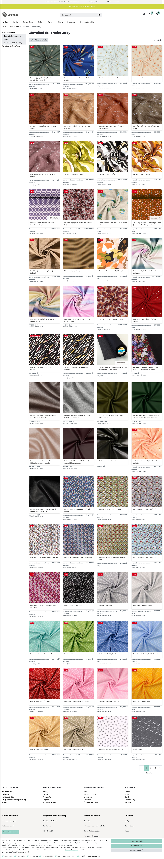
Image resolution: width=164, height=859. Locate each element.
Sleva (60, 22)
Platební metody (8, 826)
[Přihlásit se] (144, 14)
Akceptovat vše (137, 841)
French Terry (48, 797)
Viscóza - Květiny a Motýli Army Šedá (112, 271)
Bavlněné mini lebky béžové (74, 749)
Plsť (85, 792)
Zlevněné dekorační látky (12, 37)
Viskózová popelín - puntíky (74, 271)
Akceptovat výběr (136, 850)
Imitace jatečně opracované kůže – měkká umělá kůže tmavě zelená (146, 417)
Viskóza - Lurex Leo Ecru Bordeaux (111, 319)
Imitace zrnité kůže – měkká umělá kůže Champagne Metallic (43, 462)
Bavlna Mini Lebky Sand (39, 749)
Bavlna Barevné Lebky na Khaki (110, 509)
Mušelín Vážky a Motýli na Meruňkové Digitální (146, 462)
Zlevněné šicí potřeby (11, 46)
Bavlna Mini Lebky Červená (40, 701)
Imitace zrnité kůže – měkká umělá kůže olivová (112, 417)
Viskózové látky (8, 797)
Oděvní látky (130, 800)
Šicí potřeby (28, 22)
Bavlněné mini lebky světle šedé (145, 605)
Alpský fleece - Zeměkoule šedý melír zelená (113, 224)
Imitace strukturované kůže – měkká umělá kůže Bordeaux (77, 462)
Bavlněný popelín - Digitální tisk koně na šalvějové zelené (43, 79)
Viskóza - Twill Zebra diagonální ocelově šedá (76, 368)
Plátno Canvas (90, 794)
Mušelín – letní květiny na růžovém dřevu (43, 127)
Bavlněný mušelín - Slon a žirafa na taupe (146, 127)
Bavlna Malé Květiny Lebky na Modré (78, 557)
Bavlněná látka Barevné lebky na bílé (44, 557)
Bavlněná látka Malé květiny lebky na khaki (112, 558)
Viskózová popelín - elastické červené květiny (78, 224)
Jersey (46, 792)
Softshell (87, 800)
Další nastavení (94, 856)
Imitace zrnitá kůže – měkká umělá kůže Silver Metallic (77, 417)
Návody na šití (48, 831)
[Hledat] (99, 15)
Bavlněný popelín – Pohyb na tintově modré (77, 79)
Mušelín (5, 802)
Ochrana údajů (23, 852)
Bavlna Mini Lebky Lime (73, 654)
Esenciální (9, 856)
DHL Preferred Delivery (67, 856)
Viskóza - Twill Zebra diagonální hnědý (42, 368)
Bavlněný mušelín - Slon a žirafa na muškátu (77, 127)
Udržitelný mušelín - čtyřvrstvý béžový (41, 272)
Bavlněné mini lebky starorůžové (76, 701)
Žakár (127, 797)
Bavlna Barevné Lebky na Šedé (144, 509)
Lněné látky (6, 794)
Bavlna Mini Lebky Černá (73, 605)
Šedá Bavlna (137, 749)
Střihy (40, 22)
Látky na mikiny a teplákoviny (14, 800)
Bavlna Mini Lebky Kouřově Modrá (111, 654)
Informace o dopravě (10, 821)
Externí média (48, 856)
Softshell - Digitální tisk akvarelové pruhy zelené (146, 272)
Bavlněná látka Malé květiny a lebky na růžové (43, 607)
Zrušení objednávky (10, 832)
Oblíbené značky (87, 22)
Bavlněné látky (8, 792)
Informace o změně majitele (94, 826)
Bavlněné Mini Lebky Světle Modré (145, 654)
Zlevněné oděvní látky (13, 43)
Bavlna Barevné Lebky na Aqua (144, 557)
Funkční (83, 856)
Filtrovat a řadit (41, 40)
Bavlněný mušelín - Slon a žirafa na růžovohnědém (112, 127)
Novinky (5, 22)
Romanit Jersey (49, 802)
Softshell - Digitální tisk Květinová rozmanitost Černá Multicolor (145, 368)
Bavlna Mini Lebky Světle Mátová (42, 654)
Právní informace (71, 850)
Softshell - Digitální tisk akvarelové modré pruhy (43, 320)
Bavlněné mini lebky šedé (108, 605)
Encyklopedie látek (50, 821)
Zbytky (50, 22)
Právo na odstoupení (91, 836)
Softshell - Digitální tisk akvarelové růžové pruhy (77, 320)
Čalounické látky (91, 802)
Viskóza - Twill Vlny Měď (141, 174)
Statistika (21, 856)
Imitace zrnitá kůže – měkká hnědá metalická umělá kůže (43, 417)
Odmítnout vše (136, 846)
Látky (15, 22)
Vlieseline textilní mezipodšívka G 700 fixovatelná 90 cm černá (113, 368)
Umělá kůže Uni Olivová (107, 461)
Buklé (127, 794)
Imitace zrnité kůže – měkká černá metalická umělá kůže (43, 510)
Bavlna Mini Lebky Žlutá (141, 701)
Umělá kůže (88, 797)
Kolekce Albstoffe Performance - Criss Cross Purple (42, 224)
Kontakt (87, 821)
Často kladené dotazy (92, 831)
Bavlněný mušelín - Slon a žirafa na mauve (43, 175)
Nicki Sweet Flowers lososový (144, 78)
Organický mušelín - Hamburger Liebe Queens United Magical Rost (147, 224)
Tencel (127, 792)
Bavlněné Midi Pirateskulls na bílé (111, 749)
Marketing (34, 856)
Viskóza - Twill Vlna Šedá (108, 174)
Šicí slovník (47, 826)
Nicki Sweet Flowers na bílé (109, 78)
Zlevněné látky (14, 27)
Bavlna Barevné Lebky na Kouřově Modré (77, 510)
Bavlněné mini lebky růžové (109, 701)
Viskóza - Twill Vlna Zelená (74, 174)
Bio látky (128, 802)
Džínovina (47, 794)
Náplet (46, 800)
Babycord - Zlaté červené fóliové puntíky (145, 320)
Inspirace (71, 22)
